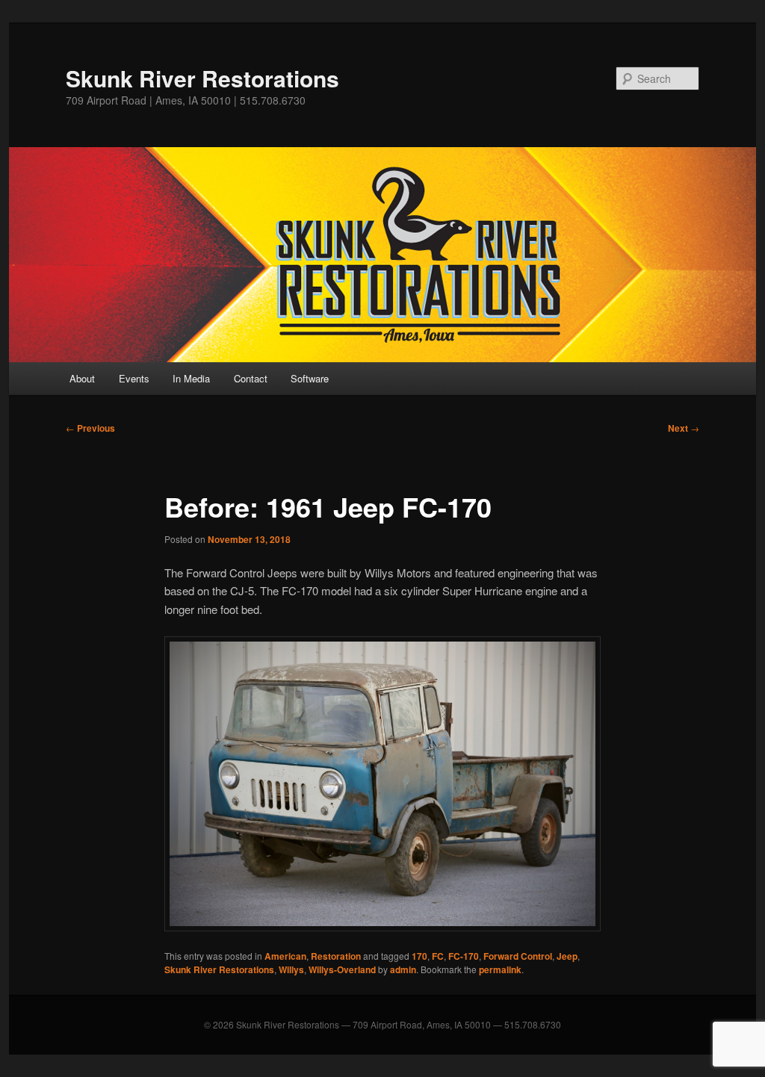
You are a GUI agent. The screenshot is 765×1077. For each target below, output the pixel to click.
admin (403, 969)
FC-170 (463, 956)
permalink (500, 969)
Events (134, 378)
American (285, 956)
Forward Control (517, 956)
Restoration (336, 956)
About (82, 378)
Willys (291, 969)
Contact (250, 378)
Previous (90, 428)
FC (438, 956)
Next (683, 428)
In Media (191, 378)
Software (310, 378)
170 (419, 956)
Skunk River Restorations (202, 78)
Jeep (567, 956)
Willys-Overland (342, 969)
